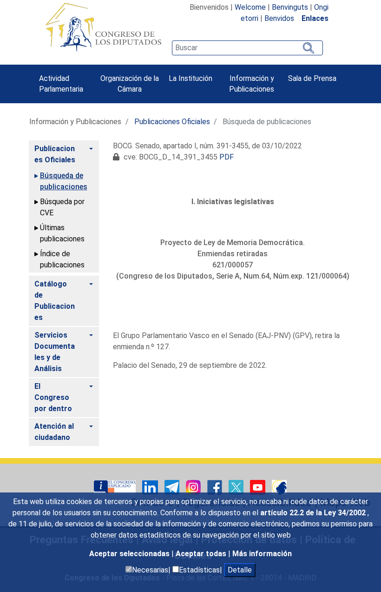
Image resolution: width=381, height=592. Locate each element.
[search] (247, 47)
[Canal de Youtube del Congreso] (258, 486)
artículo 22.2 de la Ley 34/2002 (314, 512)
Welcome (250, 7)
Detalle (240, 569)
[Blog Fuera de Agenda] (279, 486)
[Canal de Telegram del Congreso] (173, 486)
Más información (262, 553)
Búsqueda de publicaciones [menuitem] (63, 181)
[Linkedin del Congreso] (151, 486)
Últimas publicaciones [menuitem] (62, 233)
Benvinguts (290, 7)
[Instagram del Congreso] (194, 486)
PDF (226, 157)
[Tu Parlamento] (116, 486)
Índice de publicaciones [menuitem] (62, 259)
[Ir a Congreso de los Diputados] (103, 27)
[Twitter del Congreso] (237, 486)
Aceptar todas (202, 553)
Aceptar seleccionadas (130, 553)
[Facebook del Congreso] (215, 486)
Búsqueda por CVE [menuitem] (62, 207)
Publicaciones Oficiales (172, 121)
